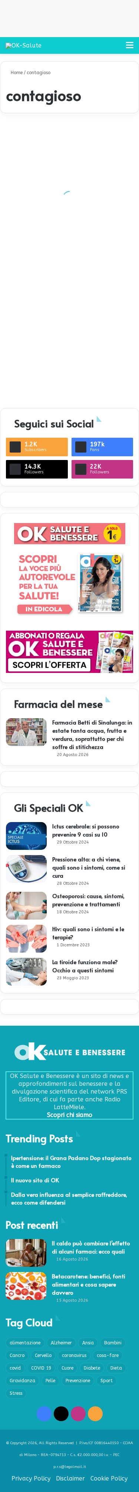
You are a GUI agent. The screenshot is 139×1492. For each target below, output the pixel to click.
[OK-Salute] (24, 45)
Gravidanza (22, 1380)
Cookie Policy (109, 1478)
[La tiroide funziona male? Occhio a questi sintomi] (26, 972)
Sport (106, 1380)
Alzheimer (61, 1342)
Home (16, 72)
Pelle (50, 1380)
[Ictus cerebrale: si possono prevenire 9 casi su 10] (26, 836)
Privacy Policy (30, 1478)
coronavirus (74, 1355)
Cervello (43, 1355)
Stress (16, 1393)
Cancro (17, 1355)
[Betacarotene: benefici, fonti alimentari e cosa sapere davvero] (26, 1286)
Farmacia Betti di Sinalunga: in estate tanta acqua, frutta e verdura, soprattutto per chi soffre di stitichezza (92, 734)
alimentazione (25, 1342)
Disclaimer (70, 1478)
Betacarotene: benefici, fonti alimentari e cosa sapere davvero (88, 1284)
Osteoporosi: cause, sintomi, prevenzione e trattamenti (88, 900)
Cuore (67, 1368)
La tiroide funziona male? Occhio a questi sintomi (85, 966)
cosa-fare (108, 1355)
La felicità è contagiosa (40, 388)
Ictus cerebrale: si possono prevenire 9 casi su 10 (85, 830)
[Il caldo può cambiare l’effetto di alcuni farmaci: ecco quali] (26, 1253)
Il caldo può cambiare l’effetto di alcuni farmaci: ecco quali (91, 1247)
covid (15, 1368)
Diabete (92, 1368)
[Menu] (129, 48)
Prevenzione (78, 1380)
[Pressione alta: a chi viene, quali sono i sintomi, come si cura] (26, 869)
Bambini (113, 1342)
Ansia (88, 1342)
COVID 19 (41, 1368)
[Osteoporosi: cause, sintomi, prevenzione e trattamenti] (26, 906)
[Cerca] (116, 48)
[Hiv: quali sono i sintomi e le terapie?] (26, 939)
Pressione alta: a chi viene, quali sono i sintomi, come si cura (88, 867)
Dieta (116, 1368)
